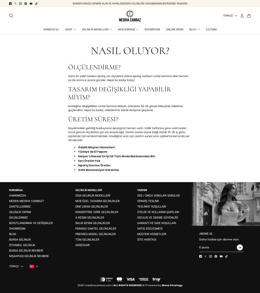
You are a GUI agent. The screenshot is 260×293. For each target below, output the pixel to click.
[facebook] (10, 4)
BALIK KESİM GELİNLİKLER (92, 223)
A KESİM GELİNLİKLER (89, 217)
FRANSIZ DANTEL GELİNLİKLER (95, 228)
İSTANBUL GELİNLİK (22, 245)
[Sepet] (249, 16)
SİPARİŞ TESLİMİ (148, 201)
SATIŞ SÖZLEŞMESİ (150, 228)
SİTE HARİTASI (146, 239)
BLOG (12, 234)
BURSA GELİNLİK (20, 239)
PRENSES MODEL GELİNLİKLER (95, 234)
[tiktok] (36, 4)
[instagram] (20, 4)
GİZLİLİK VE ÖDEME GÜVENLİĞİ (157, 217)
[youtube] (31, 4)
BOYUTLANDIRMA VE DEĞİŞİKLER (31, 223)
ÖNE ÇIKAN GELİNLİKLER (91, 206)
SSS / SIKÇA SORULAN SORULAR (158, 195)
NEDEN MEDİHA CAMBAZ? (26, 201)
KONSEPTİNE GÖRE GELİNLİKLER (96, 212)
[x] (15, 3)
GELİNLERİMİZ (18, 217)
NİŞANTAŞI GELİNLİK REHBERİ (29, 256)
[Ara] (11, 16)
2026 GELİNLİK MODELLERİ (92, 195)
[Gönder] (240, 247)
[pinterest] (26, 4)
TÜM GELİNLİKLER (87, 239)
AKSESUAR (82, 245)
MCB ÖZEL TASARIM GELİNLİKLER (97, 201)
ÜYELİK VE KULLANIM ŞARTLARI (158, 212)
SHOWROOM (17, 228)
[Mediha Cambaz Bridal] (130, 15)
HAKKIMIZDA (17, 195)
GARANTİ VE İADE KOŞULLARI (156, 223)
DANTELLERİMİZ (20, 206)
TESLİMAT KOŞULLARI (151, 206)
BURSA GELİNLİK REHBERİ (26, 250)
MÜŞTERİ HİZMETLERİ (151, 234)
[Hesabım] (242, 16)
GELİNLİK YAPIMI (20, 212)
